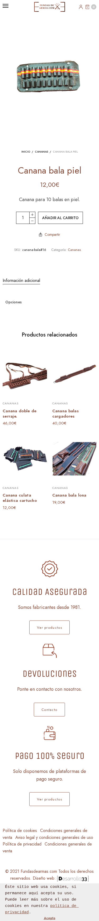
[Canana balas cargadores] (74, 374)
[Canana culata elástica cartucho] (25, 458)
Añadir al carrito (60, 217)
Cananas (41, 152)
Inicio (25, 152)
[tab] (49, 280)
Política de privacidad (22, 844)
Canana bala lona (69, 495)
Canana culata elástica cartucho (20, 497)
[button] (49, 627)
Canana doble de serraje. (20, 413)
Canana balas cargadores (65, 413)
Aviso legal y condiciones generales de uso (54, 837)
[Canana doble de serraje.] (25, 374)
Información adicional (21, 280)
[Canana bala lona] (74, 458)
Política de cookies (20, 830)
